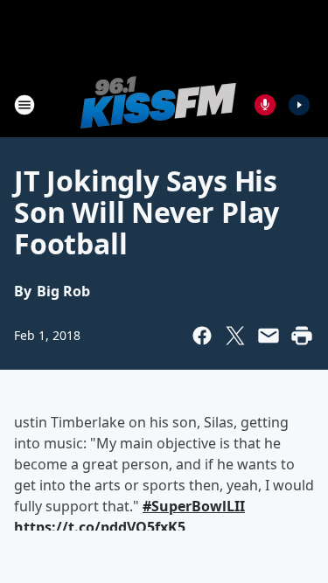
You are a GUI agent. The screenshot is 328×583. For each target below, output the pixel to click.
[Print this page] (302, 335)
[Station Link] (158, 104)
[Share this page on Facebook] (202, 335)
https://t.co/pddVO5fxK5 (99, 527)
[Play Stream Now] (299, 104)
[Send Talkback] (265, 104)
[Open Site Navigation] (24, 104)
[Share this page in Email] (268, 335)
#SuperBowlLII (194, 506)
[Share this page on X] (235, 335)
